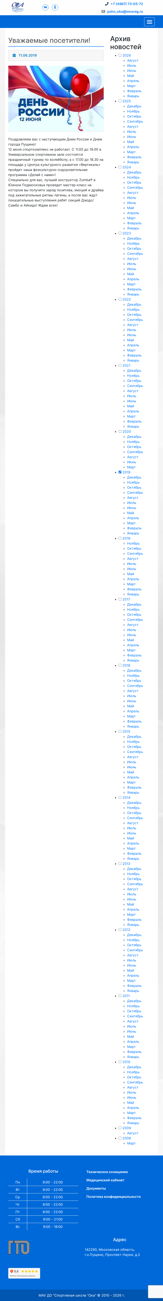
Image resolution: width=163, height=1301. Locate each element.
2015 (126, 731)
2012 (126, 930)
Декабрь (134, 106)
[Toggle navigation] (149, 21)
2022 (126, 299)
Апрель (133, 81)
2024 (126, 167)
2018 (126, 538)
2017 (126, 599)
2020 (126, 431)
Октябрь (134, 116)
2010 (126, 1062)
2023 (126, 233)
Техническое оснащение (107, 1172)
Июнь (131, 70)
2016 (126, 665)
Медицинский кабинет (105, 1180)
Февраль (134, 91)
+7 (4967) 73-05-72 (127, 4)
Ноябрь (133, 111)
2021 (126, 365)
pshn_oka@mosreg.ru (125, 11)
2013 (126, 863)
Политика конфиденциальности (113, 1196)
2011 (126, 996)
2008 (126, 1138)
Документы (96, 1188)
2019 (126, 472)
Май (130, 76)
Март (131, 86)
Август (133, 60)
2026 (126, 55)
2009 (126, 1128)
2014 (126, 797)
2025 (126, 101)
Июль (131, 65)
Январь (133, 96)
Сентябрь (135, 121)
